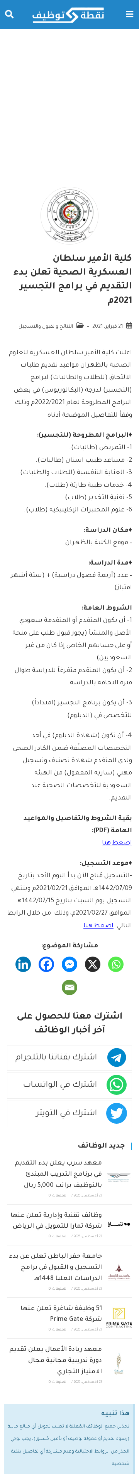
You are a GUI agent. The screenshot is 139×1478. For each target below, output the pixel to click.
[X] (92, 964)
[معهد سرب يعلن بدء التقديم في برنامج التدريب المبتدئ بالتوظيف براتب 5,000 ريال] (119, 1178)
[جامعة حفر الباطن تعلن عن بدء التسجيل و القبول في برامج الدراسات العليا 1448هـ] (119, 1271)
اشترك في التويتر (66, 1113)
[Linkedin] (23, 964)
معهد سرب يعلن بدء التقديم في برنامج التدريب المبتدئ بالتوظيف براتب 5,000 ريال (58, 1174)
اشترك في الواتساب (60, 1085)
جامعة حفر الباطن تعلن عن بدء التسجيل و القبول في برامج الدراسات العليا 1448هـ (55, 1267)
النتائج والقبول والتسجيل (46, 327)
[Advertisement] (69, 102)
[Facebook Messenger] (69, 964)
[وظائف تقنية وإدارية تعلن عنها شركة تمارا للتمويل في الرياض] (119, 1225)
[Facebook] (46, 964)
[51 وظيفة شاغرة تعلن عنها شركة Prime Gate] (119, 1318)
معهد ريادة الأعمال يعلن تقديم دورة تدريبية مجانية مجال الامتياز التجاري (55, 1361)
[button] (129, 14)
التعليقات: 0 (58, 1196)
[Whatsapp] (116, 964)
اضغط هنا (117, 843)
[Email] (69, 987)
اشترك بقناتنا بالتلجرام (56, 1058)
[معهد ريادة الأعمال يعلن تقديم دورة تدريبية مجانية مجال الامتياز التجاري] (119, 1364)
